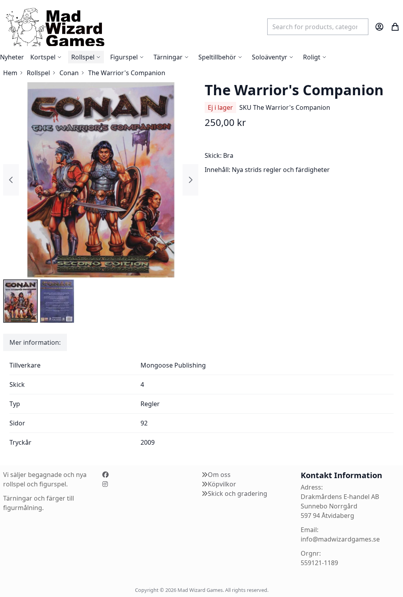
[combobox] (317, 26)
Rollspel (38, 72)
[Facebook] (105, 474)
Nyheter (12, 57)
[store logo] (54, 26)
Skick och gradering (237, 493)
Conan (69, 72)
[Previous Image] (11, 180)
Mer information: (35, 342)
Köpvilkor (222, 484)
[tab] (35, 342)
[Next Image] (190, 180)
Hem (10, 72)
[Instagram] (105, 484)
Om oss (219, 474)
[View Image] (20, 301)
